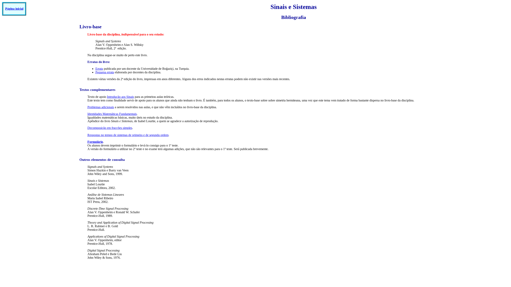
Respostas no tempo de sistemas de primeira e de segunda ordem (127, 135)
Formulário (95, 142)
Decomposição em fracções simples (109, 128)
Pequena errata (104, 72)
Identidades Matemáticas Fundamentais (112, 114)
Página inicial (14, 8)
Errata (99, 68)
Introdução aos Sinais (120, 96)
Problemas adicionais (100, 107)
